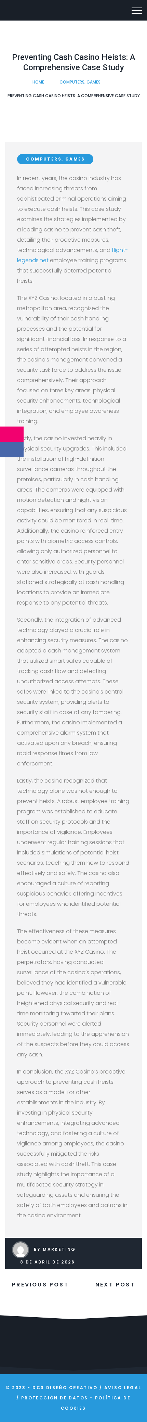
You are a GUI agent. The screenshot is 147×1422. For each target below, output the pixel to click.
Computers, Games (80, 82)
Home (38, 82)
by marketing (55, 1249)
